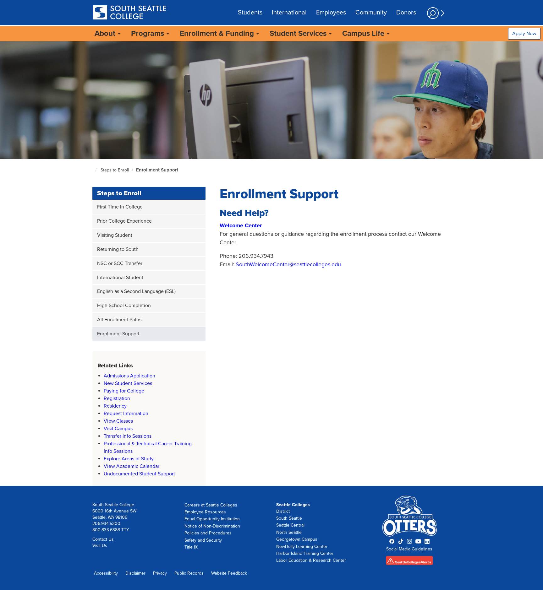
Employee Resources (205, 512)
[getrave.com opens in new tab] (409, 562)
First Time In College (120, 207)
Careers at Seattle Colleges (210, 505)
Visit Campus (118, 428)
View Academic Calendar (131, 466)
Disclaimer (135, 573)
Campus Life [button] (364, 33)
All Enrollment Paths (119, 320)
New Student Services (128, 383)
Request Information (126, 413)
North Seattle (289, 532)
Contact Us (103, 539)
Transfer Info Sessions (127, 436)
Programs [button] (148, 33)
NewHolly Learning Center (301, 546)
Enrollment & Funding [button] (218, 33)
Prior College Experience (124, 221)
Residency (115, 406)
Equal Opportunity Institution (212, 519)
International (289, 12)
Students (250, 12)
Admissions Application (129, 376)
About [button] (106, 33)
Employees (331, 12)
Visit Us (99, 545)
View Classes (118, 421)
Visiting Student (114, 235)
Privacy (160, 573)
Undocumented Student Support (139, 474)
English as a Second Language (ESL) (136, 291)
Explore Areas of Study (129, 459)
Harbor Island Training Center (304, 553)
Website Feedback (229, 573)
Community (371, 12)
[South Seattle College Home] (129, 13)
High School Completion (124, 305)
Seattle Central (290, 525)
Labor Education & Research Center (311, 560)
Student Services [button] (299, 33)
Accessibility (106, 573)
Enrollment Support (157, 170)
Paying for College (124, 391)
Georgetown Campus (296, 539)
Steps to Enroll (115, 170)
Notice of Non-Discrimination (212, 526)
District (283, 511)
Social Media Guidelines (409, 549)
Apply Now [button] (524, 33)
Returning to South (118, 249)
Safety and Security (203, 540)
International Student (120, 277)
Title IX (191, 547)
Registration (117, 398)
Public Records (189, 573)
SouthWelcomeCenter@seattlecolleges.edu (288, 264)
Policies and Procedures (208, 533)
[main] (271, 263)
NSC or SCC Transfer (119, 263)
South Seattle (289, 518)
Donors (406, 12)
